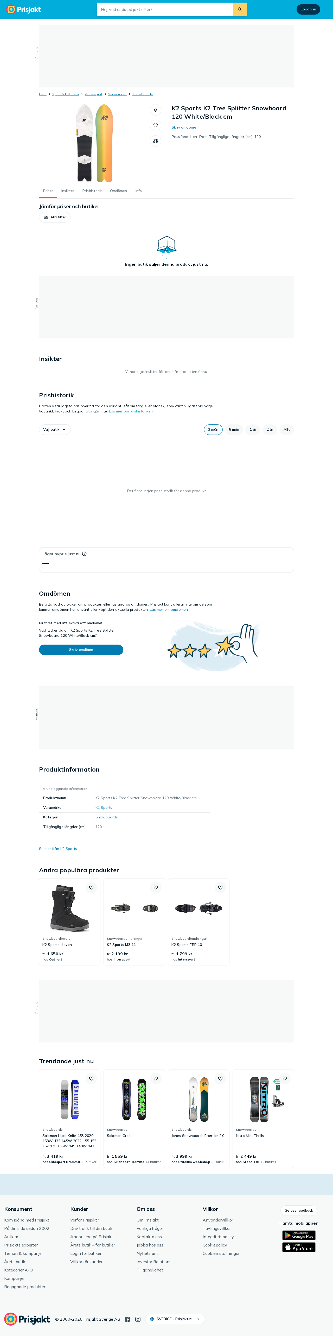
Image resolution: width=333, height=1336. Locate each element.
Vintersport (94, 94)
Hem (43, 94)
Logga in (308, 9)
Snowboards (142, 94)
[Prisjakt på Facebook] (127, 1318)
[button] (155, 110)
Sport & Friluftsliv (65, 94)
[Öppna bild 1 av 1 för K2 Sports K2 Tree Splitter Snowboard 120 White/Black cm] (94, 143)
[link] (69, 922)
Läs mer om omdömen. (169, 609)
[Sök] (240, 9)
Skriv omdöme (184, 127)
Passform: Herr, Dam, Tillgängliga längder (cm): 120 (216, 136)
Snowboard (117, 94)
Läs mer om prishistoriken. (131, 411)
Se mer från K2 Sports (58, 848)
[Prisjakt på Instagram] (138, 1318)
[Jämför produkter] (155, 141)
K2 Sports (103, 807)
